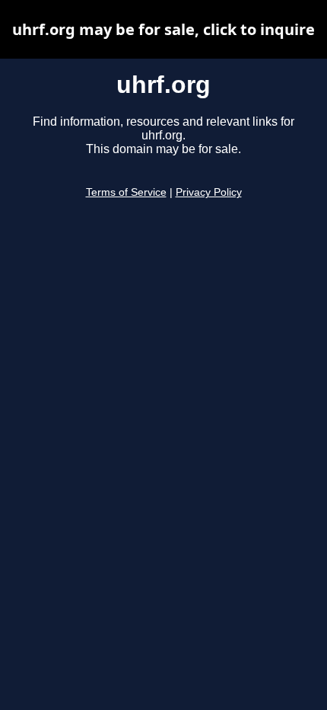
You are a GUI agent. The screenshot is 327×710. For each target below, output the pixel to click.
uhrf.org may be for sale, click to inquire (163, 29)
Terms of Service (126, 192)
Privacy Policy (209, 192)
